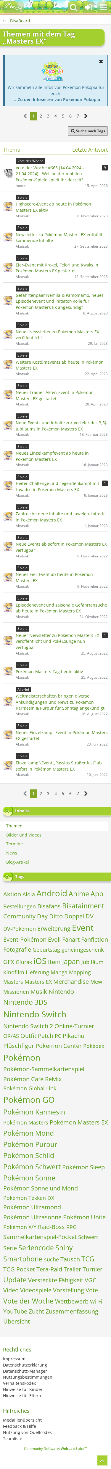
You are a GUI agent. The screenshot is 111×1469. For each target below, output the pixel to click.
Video (11, 1290)
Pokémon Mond (28, 1133)
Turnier (92, 1269)
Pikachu (73, 1036)
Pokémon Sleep (83, 1167)
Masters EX (38, 981)
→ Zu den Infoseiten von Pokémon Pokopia (56, 99)
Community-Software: (55, 1448)
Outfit (28, 1036)
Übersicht (16, 1321)
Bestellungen (19, 906)
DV (90, 916)
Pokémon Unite (84, 1217)
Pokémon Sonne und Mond (40, 1188)
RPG (71, 1226)
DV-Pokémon (19, 928)
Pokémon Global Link (29, 1088)
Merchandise (71, 982)
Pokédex (93, 1045)
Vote (92, 1290)
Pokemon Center (59, 1046)
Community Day (25, 916)
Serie (10, 1248)
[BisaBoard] (13, 7)
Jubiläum (92, 961)
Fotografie (17, 949)
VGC (90, 1280)
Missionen (16, 991)
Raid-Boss (51, 1227)
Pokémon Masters (25, 1122)
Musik (38, 992)
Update (15, 1279)
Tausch (70, 1259)
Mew (96, 981)
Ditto (56, 916)
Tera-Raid (49, 1269)
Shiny (64, 1247)
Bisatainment (83, 905)
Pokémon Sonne (29, 1178)
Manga (59, 972)
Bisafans (49, 906)
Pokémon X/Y (19, 1226)
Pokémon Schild (28, 1155)
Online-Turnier (74, 1026)
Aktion (12, 894)
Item (54, 962)
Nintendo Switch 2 (28, 1026)
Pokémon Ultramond (32, 1207)
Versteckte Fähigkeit (55, 1280)
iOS (39, 960)
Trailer (72, 1269)
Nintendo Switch (34, 1014)
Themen (14, 826)
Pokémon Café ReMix (32, 1079)
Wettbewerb (72, 1301)
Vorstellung (68, 1290)
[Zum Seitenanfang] (102, 1460)
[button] (103, 7)
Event (83, 927)
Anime (79, 893)
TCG (87, 1258)
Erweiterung (53, 929)
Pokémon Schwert (32, 1166)
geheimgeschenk (83, 949)
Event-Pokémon (24, 939)
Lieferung (37, 972)
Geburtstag (46, 949)
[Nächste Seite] (86, 116)
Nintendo (61, 992)
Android (51, 893)
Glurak (24, 961)
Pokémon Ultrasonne (32, 1217)
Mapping (80, 972)
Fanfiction (94, 939)
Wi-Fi (96, 1301)
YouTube (15, 1311)
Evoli (54, 939)
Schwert (88, 1237)
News (11, 853)
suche (51, 1259)
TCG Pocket (19, 1269)
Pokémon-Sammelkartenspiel (43, 1069)
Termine (14, 844)
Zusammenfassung (72, 1311)
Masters (13, 981)
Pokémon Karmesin (34, 1112)
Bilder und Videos (23, 835)
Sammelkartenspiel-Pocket (40, 1237)
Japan (71, 961)
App (97, 893)
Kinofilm (13, 972)
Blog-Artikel (17, 862)
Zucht (36, 1311)
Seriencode (36, 1247)
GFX (8, 962)
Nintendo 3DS (25, 1002)
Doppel (74, 916)
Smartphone (23, 1258)
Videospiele (36, 1290)
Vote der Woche (28, 1301)
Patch (45, 1036)
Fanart (71, 939)
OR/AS (11, 1035)
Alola (28, 894)
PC (58, 1035)
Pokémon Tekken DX (28, 1197)
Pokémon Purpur (30, 1144)
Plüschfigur (18, 1046)
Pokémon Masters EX (79, 1122)
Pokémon (21, 1057)
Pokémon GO (29, 1099)
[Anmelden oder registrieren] (88, 7)
